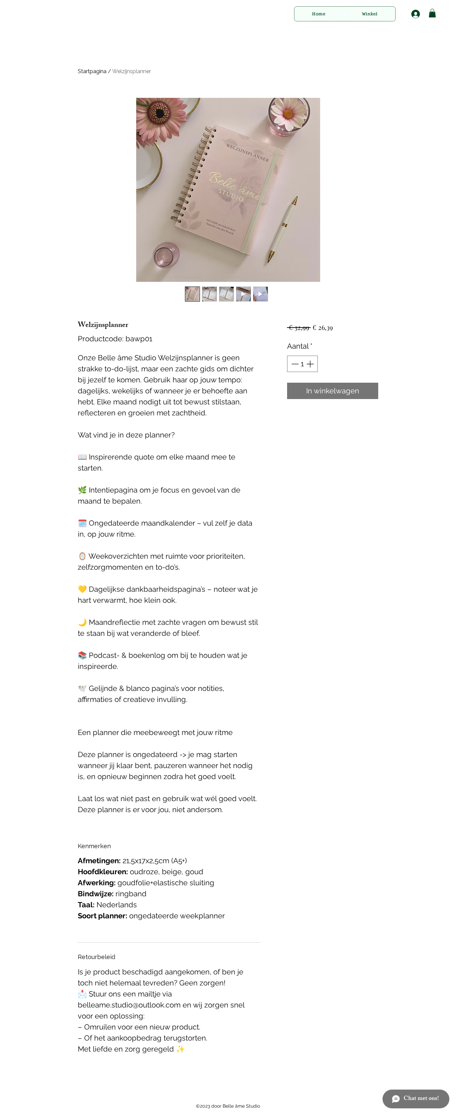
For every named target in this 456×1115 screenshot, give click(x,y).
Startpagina (92, 71)
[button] (432, 13)
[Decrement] (294, 364)
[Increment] (310, 364)
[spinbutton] (302, 364)
